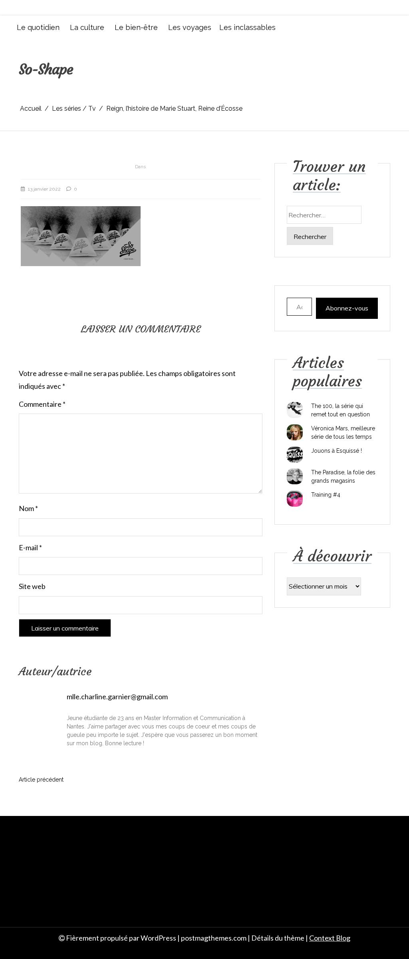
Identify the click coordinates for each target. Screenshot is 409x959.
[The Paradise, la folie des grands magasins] (295, 476)
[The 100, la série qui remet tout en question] (295, 410)
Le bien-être (136, 27)
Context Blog (329, 937)
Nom (28, 508)
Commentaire (42, 404)
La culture (87, 27)
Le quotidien (38, 27)
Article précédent (41, 779)
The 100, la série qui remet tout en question (340, 410)
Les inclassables (247, 27)
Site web (32, 586)
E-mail (30, 547)
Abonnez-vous (347, 308)
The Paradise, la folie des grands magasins (343, 476)
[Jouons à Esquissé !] (295, 455)
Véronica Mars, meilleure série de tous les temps (343, 432)
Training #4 (325, 494)
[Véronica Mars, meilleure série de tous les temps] (295, 432)
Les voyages (189, 27)
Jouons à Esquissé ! (336, 451)
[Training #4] (295, 499)
